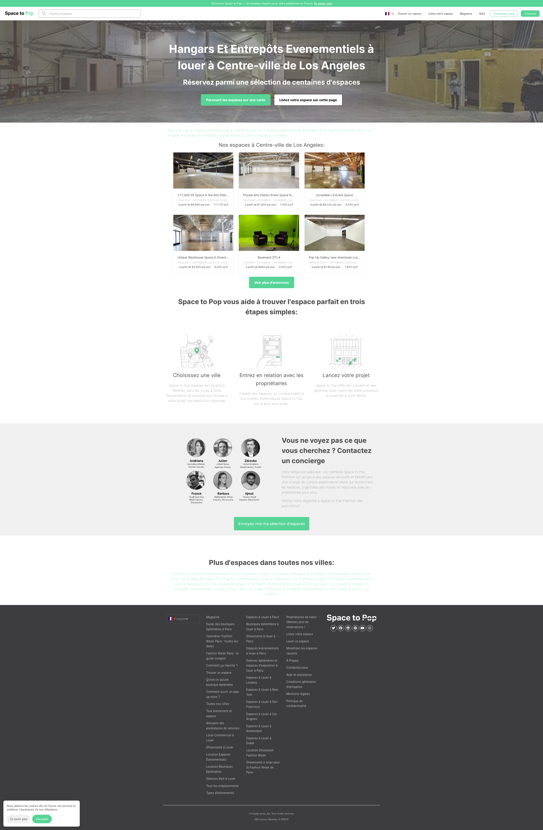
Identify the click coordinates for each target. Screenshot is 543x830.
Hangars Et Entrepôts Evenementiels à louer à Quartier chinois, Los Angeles (230, 573)
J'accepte (42, 819)
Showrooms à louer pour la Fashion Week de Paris (263, 767)
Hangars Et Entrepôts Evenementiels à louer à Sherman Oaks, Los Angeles (290, 584)
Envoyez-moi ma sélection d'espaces (271, 523)
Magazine (213, 617)
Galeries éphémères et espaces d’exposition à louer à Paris (262, 665)
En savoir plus (18, 819)
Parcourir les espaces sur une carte (235, 100)
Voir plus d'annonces (271, 282)
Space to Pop (178, 130)
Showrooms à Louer (219, 747)
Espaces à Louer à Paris (262, 617)
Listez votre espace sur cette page (308, 100)
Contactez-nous (297, 667)
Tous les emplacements (222, 786)
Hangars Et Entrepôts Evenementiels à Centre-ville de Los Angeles (235, 135)
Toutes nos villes (217, 704)
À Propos (292, 660)
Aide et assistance (299, 674)
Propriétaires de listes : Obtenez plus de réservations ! (302, 622)
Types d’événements (220, 793)
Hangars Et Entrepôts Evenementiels (273, 130)
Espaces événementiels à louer (217, 130)
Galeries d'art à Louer (220, 778)
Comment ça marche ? (222, 665)
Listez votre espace (299, 634)
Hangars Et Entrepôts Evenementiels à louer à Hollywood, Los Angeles (256, 579)
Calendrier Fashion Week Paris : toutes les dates (222, 641)
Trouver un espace (218, 672)
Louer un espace (297, 641)
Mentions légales (298, 694)
